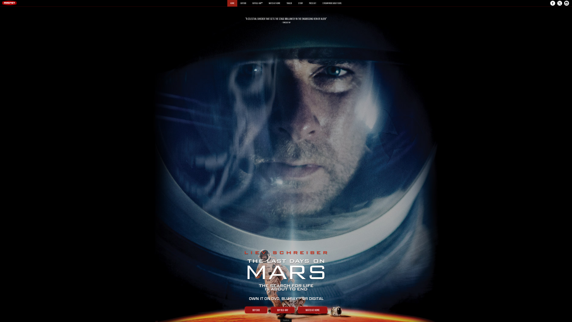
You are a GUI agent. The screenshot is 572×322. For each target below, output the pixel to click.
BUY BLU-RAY (282, 310)
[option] (286, 20)
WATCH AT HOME (313, 310)
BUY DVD (256, 310)
